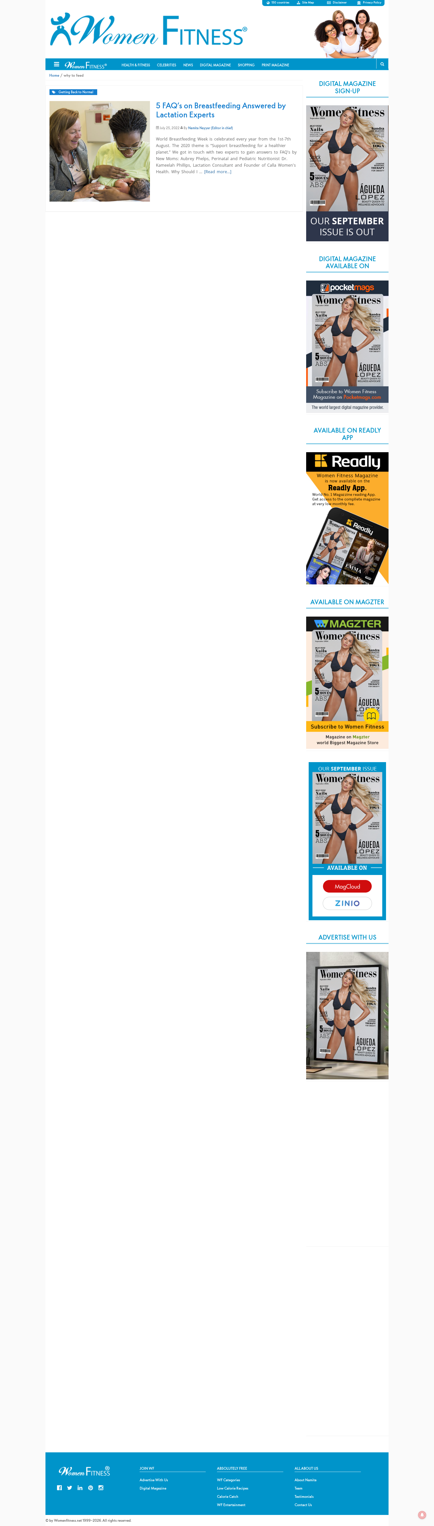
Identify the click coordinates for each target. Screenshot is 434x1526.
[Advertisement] (347, 1168)
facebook (59, 1487)
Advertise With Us (154, 1480)
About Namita (305, 1480)
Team (298, 1488)
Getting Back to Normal (76, 92)
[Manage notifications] (422, 1515)
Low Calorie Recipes (232, 1488)
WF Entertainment (231, 1505)
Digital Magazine (153, 1488)
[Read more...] (217, 171)
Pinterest (90, 1487)
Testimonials (304, 1496)
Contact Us (303, 1505)
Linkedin (80, 1487)
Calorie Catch (227, 1496)
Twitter (70, 1487)
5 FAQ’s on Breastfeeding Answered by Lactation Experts (221, 110)
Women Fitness (148, 29)
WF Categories (228, 1480)
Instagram (101, 1487)
